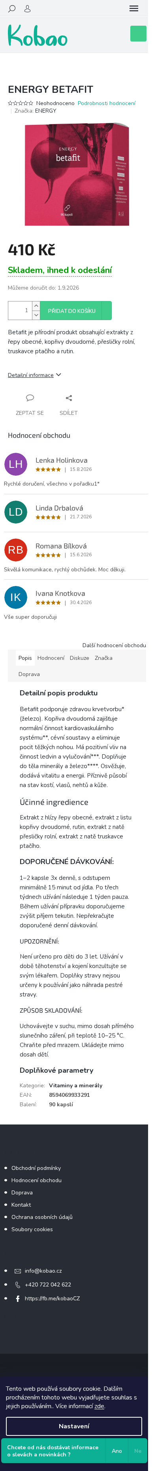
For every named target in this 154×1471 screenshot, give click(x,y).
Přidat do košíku (72, 311)
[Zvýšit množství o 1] (36, 306)
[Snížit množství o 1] (36, 315)
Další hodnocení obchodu (114, 645)
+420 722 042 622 (48, 1284)
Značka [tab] (104, 658)
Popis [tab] (25, 658)
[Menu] (134, 9)
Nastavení (74, 1426)
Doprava (22, 1192)
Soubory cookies (32, 1229)
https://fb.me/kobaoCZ (52, 1298)
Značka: (35, 111)
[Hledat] (12, 8)
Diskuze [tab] (79, 658)
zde (99, 1406)
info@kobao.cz (43, 1271)
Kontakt (21, 1205)
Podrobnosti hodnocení (106, 103)
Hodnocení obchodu (36, 1180)
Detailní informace (31, 375)
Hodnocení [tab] (51, 658)
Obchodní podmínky (36, 1168)
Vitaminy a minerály (75, 1085)
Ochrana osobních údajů (42, 1217)
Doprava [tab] (29, 674)
